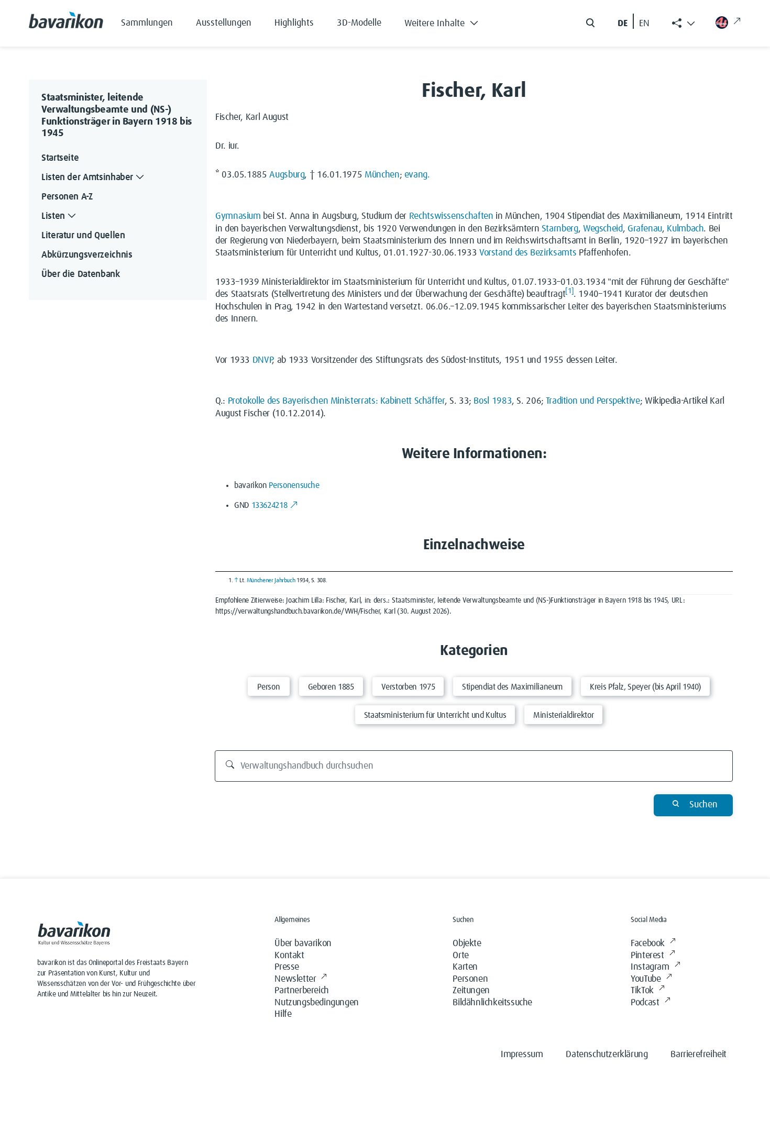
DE (623, 23)
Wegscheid (603, 229)
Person (268, 687)
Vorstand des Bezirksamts (527, 253)
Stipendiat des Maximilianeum (512, 687)
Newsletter (295, 979)
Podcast (645, 1002)
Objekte (467, 943)
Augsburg (286, 175)
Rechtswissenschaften (451, 216)
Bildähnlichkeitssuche (492, 1002)
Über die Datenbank (80, 274)
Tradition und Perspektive (593, 401)
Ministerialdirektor (563, 715)
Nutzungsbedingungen (316, 1002)
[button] (449, 21)
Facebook (648, 943)
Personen (470, 979)
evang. (417, 175)
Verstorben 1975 (408, 687)
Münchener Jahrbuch (271, 581)
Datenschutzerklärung (606, 1054)
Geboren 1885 (331, 687)
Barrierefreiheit (698, 1054)
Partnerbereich (301, 990)
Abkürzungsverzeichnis (86, 255)
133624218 (269, 505)
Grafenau (645, 229)
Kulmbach (685, 229)
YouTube (646, 979)
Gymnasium (238, 216)
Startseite (60, 158)
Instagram (650, 967)
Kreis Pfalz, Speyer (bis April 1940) (645, 687)
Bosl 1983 (493, 401)
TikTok (642, 990)
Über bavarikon (302, 943)
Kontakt (289, 955)
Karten (465, 967)
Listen (53, 216)
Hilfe (282, 1014)
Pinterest (647, 955)
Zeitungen (471, 990)
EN (644, 23)
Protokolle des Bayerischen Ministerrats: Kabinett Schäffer (336, 401)
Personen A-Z (67, 197)
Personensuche (294, 485)
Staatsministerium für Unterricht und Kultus (435, 715)
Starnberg (560, 229)
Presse (286, 967)
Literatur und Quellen (83, 235)
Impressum (522, 1054)
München (382, 175)
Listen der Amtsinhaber (87, 177)
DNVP (262, 360)
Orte (460, 955)
